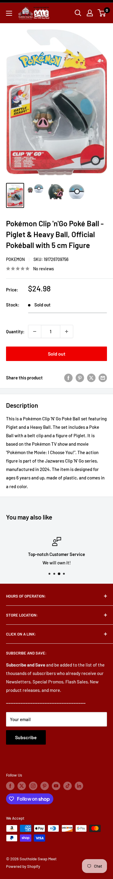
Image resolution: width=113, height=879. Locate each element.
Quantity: (15, 331)
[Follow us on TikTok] (67, 786)
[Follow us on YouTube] (56, 786)
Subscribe (26, 737)
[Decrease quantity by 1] (34, 331)
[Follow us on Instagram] (33, 786)
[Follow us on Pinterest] (44, 786)
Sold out (56, 353)
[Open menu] (9, 13)
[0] (102, 13)
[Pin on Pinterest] (80, 377)
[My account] (90, 13)
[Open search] (78, 13)
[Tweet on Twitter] (91, 377)
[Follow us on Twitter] (21, 786)
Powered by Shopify (23, 866)
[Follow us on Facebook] (10, 786)
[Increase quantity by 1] (66, 331)
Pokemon (15, 259)
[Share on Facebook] (68, 377)
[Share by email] (103, 377)
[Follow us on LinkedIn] (79, 786)
